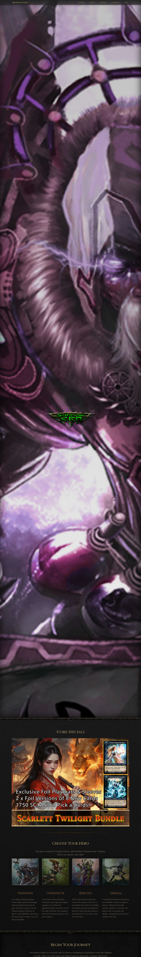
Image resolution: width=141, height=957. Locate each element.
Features (81, 2)
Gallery (92, 2)
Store (126, 2)
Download (115, 2)
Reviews (103, 2)
